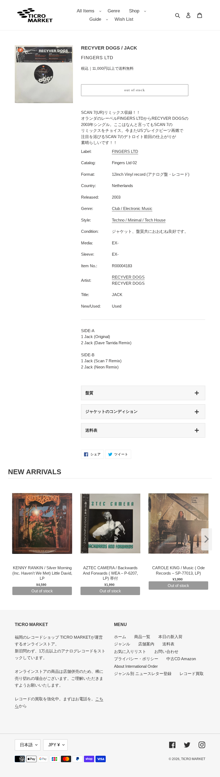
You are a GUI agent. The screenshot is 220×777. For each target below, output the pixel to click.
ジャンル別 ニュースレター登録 (142, 673)
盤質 (89, 393)
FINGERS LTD (125, 151)
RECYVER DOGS (128, 277)
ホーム (120, 636)
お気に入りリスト (130, 651)
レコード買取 (191, 673)
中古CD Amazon (181, 658)
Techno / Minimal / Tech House (139, 220)
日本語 (26, 745)
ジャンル (122, 644)
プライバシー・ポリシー (136, 658)
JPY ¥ (54, 745)
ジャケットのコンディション (111, 411)
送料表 (91, 430)
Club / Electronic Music (132, 208)
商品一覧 (142, 636)
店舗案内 (146, 644)
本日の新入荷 (170, 636)
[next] (206, 539)
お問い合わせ (166, 651)
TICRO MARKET (193, 759)
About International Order (136, 666)
